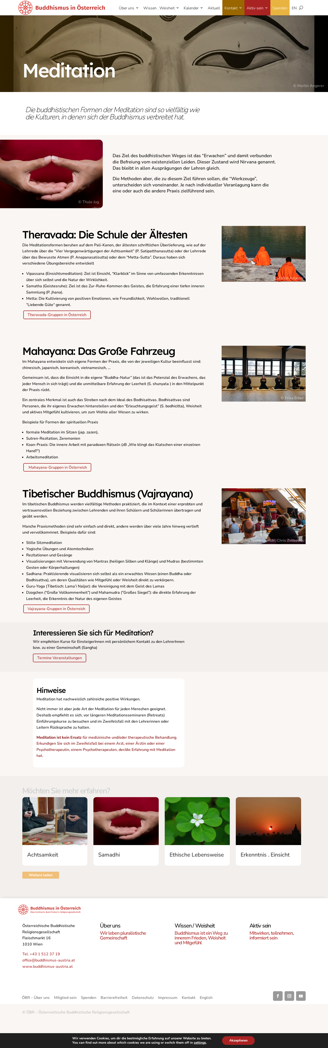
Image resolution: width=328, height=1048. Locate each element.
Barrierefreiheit (114, 998)
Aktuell (214, 8)
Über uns (126, 8)
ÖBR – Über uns (36, 998)
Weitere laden (41, 875)
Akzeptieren (238, 1040)
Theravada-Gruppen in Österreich (57, 314)
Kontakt (231, 8)
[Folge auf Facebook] (278, 996)
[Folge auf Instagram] (289, 996)
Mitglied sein (65, 998)
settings (200, 1043)
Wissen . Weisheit (159, 8)
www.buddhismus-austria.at (47, 966)
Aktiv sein (255, 8)
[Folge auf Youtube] (301, 996)
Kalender (191, 8)
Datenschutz (143, 998)
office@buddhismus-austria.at (48, 960)
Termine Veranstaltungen (59, 658)
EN (294, 8)
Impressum (167, 998)
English (206, 998)
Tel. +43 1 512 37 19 (41, 954)
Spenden (280, 8)
